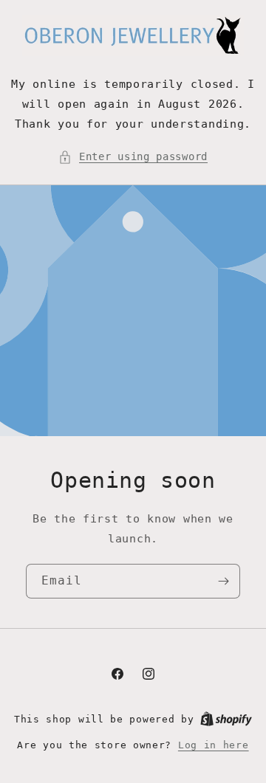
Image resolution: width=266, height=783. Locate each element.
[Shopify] (226, 719)
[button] (133, 157)
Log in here (213, 745)
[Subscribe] (223, 581)
